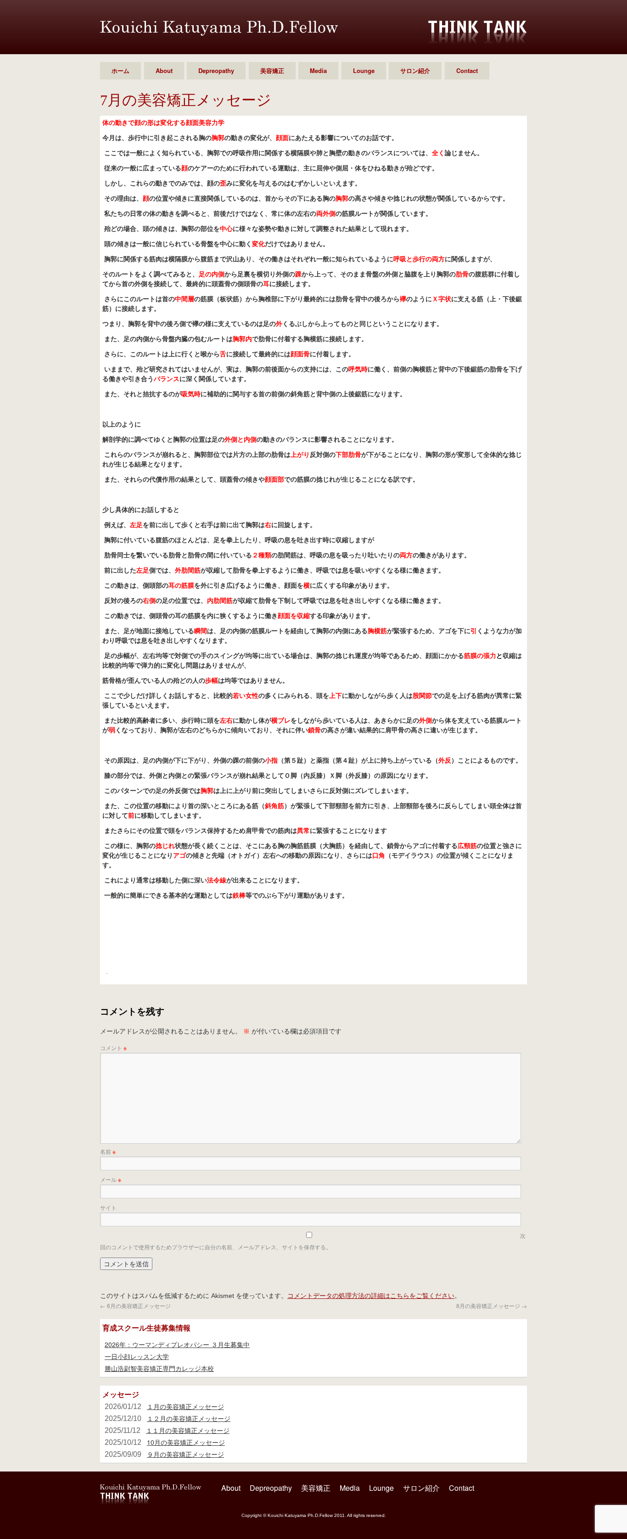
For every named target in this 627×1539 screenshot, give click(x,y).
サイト (108, 1207)
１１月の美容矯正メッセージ (188, 1430)
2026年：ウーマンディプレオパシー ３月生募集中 (177, 1344)
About (164, 70)
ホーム (120, 70)
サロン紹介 (415, 70)
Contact (467, 70)
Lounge (364, 70)
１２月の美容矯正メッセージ (188, 1418)
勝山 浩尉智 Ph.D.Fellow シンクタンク (219, 28)
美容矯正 (272, 70)
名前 (108, 1151)
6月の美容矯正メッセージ (135, 1305)
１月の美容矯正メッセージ (185, 1406)
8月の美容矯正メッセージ (491, 1305)
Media (318, 70)
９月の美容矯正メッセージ (185, 1454)
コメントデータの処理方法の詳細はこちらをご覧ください (370, 1295)
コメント (113, 1047)
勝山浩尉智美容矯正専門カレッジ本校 (159, 1368)
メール (110, 1179)
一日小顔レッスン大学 (137, 1356)
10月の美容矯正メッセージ (186, 1442)
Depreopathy (216, 70)
